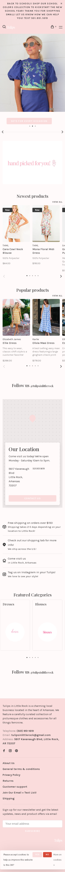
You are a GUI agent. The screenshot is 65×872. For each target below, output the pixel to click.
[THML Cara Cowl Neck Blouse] (16, 223)
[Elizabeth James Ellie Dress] (16, 317)
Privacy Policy (11, 774)
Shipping (8, 798)
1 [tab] (29, 125)
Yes (37, 854)
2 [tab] (32, 125)
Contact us (32, 498)
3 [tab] (35, 125)
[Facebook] (4, 751)
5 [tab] (38, 657)
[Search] (5, 27)
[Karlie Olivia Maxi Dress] (46, 317)
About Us (9, 763)
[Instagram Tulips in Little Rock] (10, 751)
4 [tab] (35, 657)
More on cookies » (57, 859)
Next (62, 132)
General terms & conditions (21, 769)
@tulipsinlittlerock (42, 386)
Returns (8, 780)
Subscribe (32, 831)
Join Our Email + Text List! (19, 792)
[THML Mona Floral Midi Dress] (46, 223)
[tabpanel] (32, 79)
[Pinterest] (16, 751)
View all (57, 202)
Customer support (15, 786)
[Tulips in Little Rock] (58, 840)
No (47, 854)
